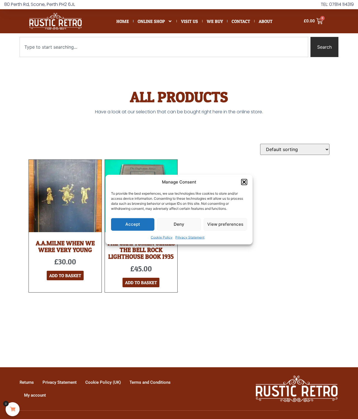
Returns (27, 382)
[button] (244, 182)
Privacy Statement (189, 237)
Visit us (189, 21)
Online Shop (151, 21)
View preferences (225, 224)
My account (35, 395)
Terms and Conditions (150, 382)
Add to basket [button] (65, 275)
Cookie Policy (162, 237)
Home (122, 21)
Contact (241, 21)
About (265, 21)
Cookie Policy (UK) (103, 382)
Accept (132, 224)
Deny (179, 224)
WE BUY (215, 21)
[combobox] (164, 47)
